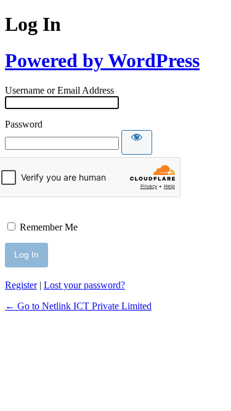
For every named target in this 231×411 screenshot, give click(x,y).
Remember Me (49, 227)
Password (24, 124)
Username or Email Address (59, 90)
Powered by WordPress (102, 60)
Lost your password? (84, 285)
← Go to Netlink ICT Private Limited (78, 306)
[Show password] (136, 142)
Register (21, 285)
